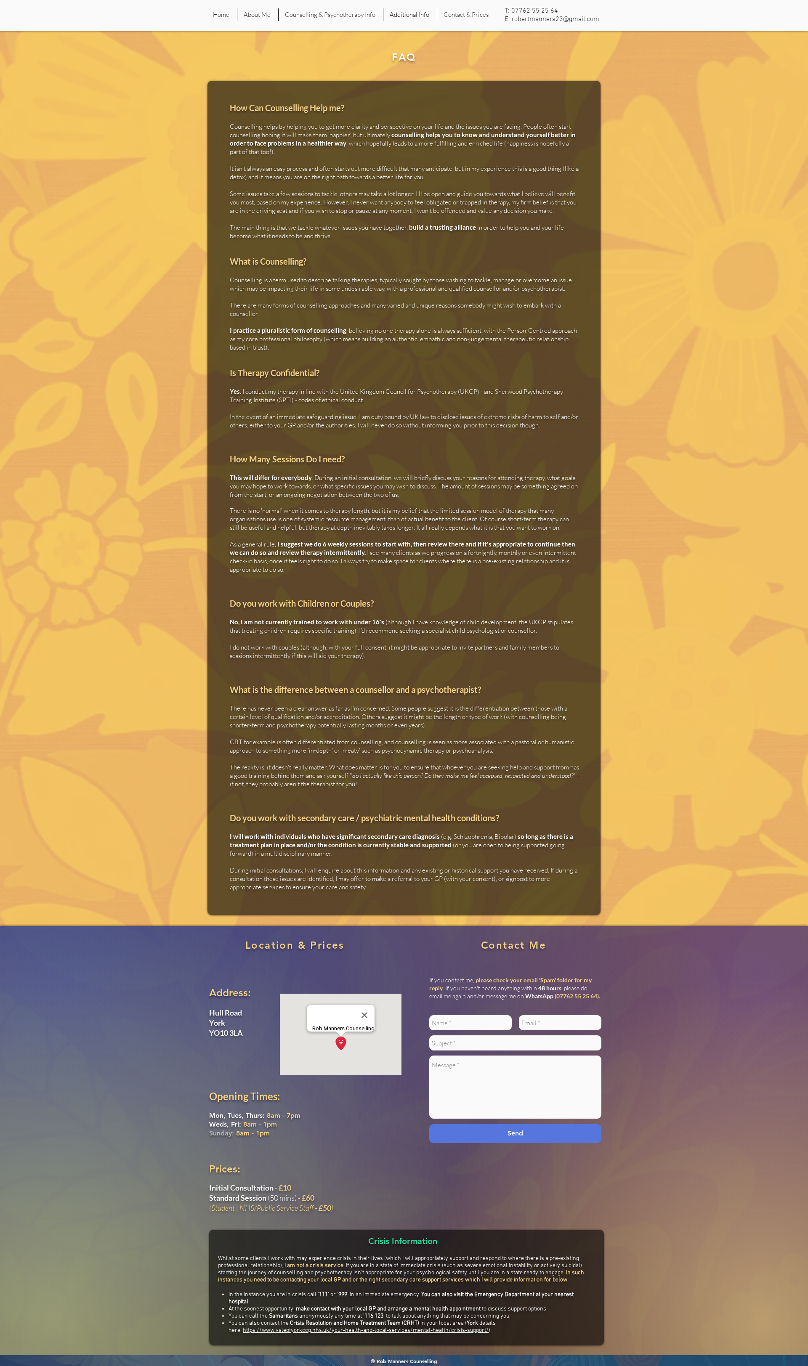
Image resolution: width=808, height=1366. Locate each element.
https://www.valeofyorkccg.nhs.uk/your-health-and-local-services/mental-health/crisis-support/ (366, 1330)
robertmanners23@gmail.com (555, 19)
